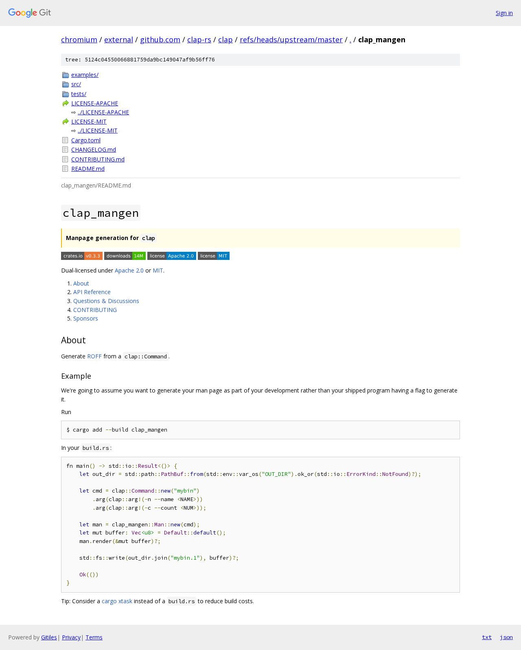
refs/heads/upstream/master (291, 39)
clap (225, 39)
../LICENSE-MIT (98, 130)
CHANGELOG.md (93, 149)
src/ (76, 84)
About (81, 283)
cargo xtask (117, 601)
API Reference (92, 292)
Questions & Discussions (106, 301)
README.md (88, 168)
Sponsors (85, 318)
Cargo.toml (86, 140)
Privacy (71, 637)
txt (487, 637)
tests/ (78, 94)
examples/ (85, 75)
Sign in (504, 13)
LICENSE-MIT (89, 121)
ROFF (94, 356)
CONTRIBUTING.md (98, 159)
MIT (158, 270)
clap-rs (199, 39)
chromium (79, 39)
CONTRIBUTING (95, 310)
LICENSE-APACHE (94, 103)
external (118, 39)
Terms (94, 637)
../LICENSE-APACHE (103, 112)
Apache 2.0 (129, 270)
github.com (160, 39)
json (506, 637)
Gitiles (49, 637)
